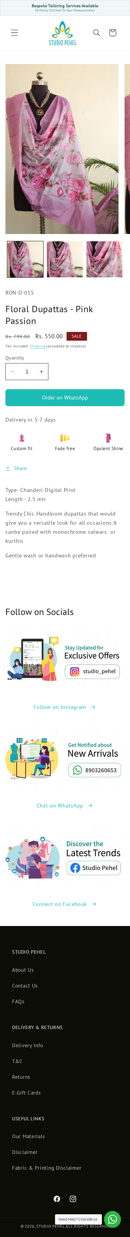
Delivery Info (27, 1045)
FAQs (18, 1001)
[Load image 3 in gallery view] (104, 259)
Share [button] (20, 468)
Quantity (14, 358)
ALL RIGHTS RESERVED (87, 1226)
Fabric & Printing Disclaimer (47, 1168)
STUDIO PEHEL (51, 1226)
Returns (21, 1077)
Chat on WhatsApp (60, 805)
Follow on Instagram (60, 707)
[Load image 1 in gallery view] (25, 259)
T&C (17, 1061)
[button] (15, 33)
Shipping (37, 346)
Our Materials (28, 1136)
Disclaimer (25, 1152)
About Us (23, 970)
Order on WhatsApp (65, 397)
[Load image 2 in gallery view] (65, 259)
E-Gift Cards (26, 1092)
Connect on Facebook (60, 904)
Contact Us (25, 985)
